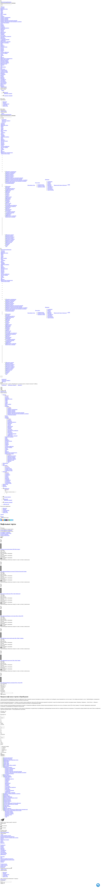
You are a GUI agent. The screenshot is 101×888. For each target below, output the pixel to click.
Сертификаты (3, 850)
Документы (2, 851)
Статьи (1, 834)
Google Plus (5, 104)
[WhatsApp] (9, 520)
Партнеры (2, 849)
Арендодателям (3, 853)
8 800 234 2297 (4, 86)
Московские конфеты (4, 832)
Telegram (4, 102)
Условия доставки (4, 865)
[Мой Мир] (4, 520)
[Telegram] (12, 520)
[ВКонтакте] (1, 520)
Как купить (7, 467)
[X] (6, 520)
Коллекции (2, 867)
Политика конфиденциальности (6, 858)
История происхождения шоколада (7, 836)
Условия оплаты (3, 863)
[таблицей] (2, 536)
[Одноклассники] (3, 520)
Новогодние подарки (11, 455)
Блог (1, 857)
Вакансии (2, 848)
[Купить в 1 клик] (1, 540)
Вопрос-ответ (3, 866)
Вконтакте (5, 101)
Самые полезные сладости (5, 835)
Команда (2, 846)
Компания (7, 473)
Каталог (6, 396)
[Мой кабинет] (1, 378)
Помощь (2, 861)
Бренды (2, 841)
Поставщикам (3, 852)
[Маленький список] (0, 537)
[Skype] (11, 520)
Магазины (2, 856)
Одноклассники (6, 103)
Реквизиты (2, 860)
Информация (3, 854)
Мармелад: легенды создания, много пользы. (9, 837)
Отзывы (2, 847)
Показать (2, 754)
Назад (7, 395)
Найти (2, 883)
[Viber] (7, 520)
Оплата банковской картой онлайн (7, 859)
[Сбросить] (1, 753)
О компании (2, 845)
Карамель (9, 408)
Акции (1, 840)
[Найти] (1, 5)
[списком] (1, 536)
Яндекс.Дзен (5, 105)
